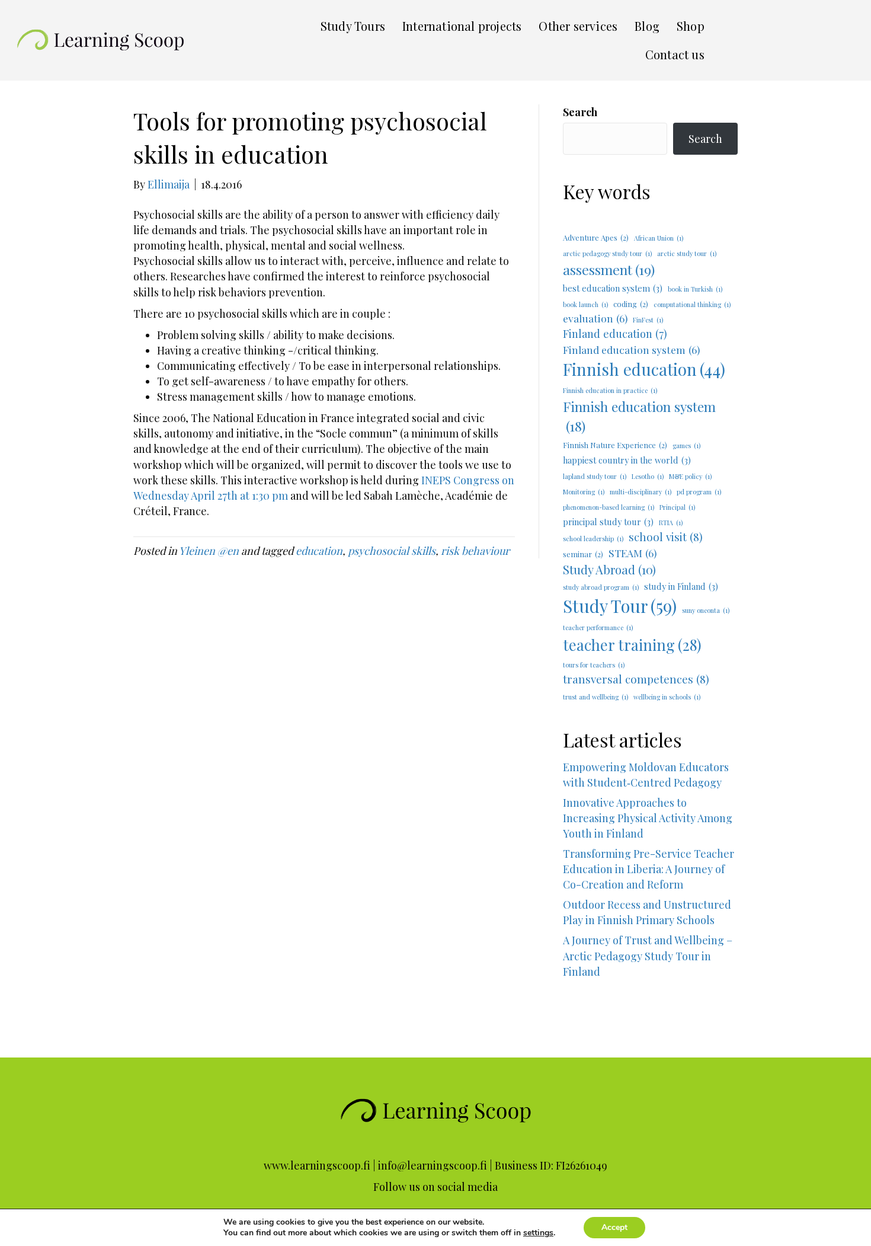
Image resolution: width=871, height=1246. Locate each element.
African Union (658, 238)
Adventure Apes (596, 237)
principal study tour (608, 522)
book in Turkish (695, 289)
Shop (691, 26)
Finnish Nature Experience (615, 445)
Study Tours (353, 26)
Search (580, 112)
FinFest (648, 319)
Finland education (615, 333)
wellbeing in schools (666, 696)
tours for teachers (594, 664)
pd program (699, 491)
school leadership (593, 538)
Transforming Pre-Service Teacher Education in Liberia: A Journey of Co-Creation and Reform (648, 869)
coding (630, 304)
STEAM (633, 553)
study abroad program (601, 587)
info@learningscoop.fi (432, 1165)
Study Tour (620, 605)
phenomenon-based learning (608, 507)
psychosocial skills (392, 551)
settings (538, 1233)
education (319, 551)
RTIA (671, 522)
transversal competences (636, 679)
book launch (585, 304)
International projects (461, 26)
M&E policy (690, 476)
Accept (614, 1227)
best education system (612, 288)
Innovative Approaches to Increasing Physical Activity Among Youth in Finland (647, 818)
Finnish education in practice (610, 390)
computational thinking (692, 304)
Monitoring (583, 491)
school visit (666, 536)
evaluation (595, 318)
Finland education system (631, 349)
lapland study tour (594, 476)
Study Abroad (609, 569)
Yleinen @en (209, 551)
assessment (609, 269)
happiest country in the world (627, 460)
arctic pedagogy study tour (607, 253)
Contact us (675, 54)
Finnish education (644, 369)
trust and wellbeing (595, 696)
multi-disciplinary (640, 491)
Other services (578, 26)
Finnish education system (639, 416)
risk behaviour (475, 551)
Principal (677, 507)
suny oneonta (705, 610)
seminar (583, 554)
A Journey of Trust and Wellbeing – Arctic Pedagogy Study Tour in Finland (650, 971)
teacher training (632, 644)
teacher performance (598, 627)
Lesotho (648, 476)
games (686, 445)
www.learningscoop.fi (317, 1165)
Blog (647, 26)
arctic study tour (686, 253)
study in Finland (681, 586)
